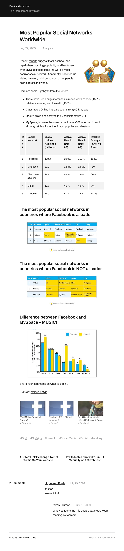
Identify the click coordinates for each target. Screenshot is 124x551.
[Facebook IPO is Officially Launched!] (61, 408)
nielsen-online (39, 391)
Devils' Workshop (19, 6)
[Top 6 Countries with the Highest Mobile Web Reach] (90, 408)
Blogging (36, 438)
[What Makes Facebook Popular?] (33, 408)
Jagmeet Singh (55, 483)
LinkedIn (51, 438)
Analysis (48, 48)
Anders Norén (107, 537)
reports (33, 61)
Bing (24, 438)
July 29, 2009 (77, 483)
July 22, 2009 (28, 48)
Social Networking (91, 438)
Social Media (68, 438)
